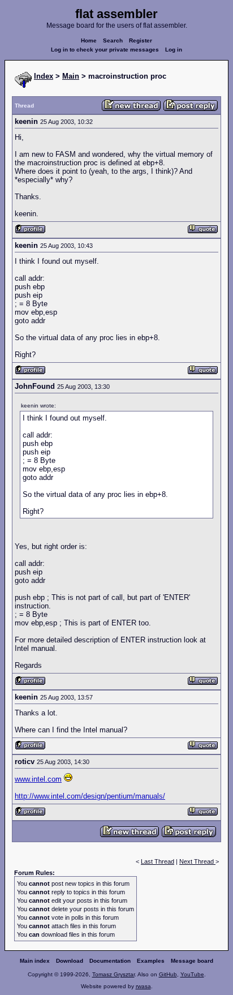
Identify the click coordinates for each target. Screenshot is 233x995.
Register (140, 40)
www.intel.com (38, 779)
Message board (192, 961)
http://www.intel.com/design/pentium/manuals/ (90, 796)
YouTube (192, 974)
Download (69, 961)
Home (89, 40)
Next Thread (197, 861)
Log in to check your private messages (105, 49)
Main (70, 76)
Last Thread (157, 861)
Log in (173, 49)
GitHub (168, 974)
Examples (151, 961)
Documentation (110, 961)
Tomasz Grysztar (113, 974)
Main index (35, 961)
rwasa (143, 986)
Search (113, 40)
